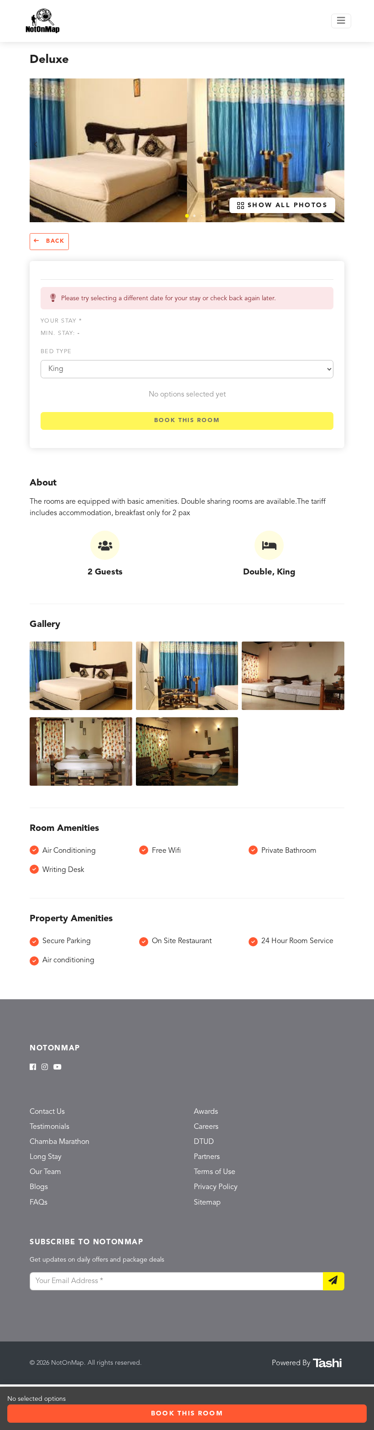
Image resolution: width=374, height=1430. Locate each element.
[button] (187, 216)
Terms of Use (214, 1172)
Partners (207, 1157)
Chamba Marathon (59, 1142)
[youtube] (57, 1067)
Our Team (45, 1172)
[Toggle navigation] (341, 21)
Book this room (187, 420)
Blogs (39, 1187)
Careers (206, 1127)
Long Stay (46, 1157)
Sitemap (207, 1202)
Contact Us (47, 1112)
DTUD (204, 1142)
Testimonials (49, 1127)
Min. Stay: (60, 333)
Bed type (56, 352)
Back (54, 241)
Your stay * (61, 321)
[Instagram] (45, 1067)
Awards (206, 1112)
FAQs (38, 1202)
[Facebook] (33, 1067)
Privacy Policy (216, 1187)
